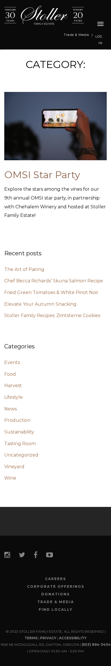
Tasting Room (20, 443)
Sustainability (19, 432)
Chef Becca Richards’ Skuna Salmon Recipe (53, 280)
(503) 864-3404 (96, 644)
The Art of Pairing (24, 269)
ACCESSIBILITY (73, 638)
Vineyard (14, 466)
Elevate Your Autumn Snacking (40, 304)
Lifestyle (13, 397)
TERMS (31, 638)
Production (17, 420)
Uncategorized (21, 455)
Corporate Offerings (55, 586)
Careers (55, 579)
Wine (10, 478)
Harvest (13, 385)
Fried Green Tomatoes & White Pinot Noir (51, 292)
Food (10, 374)
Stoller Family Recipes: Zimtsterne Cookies (52, 315)
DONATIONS (55, 594)
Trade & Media (76, 35)
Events (12, 362)
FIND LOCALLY (56, 609)
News (10, 409)
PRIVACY (48, 638)
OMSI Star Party (42, 175)
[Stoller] (44, 15)
